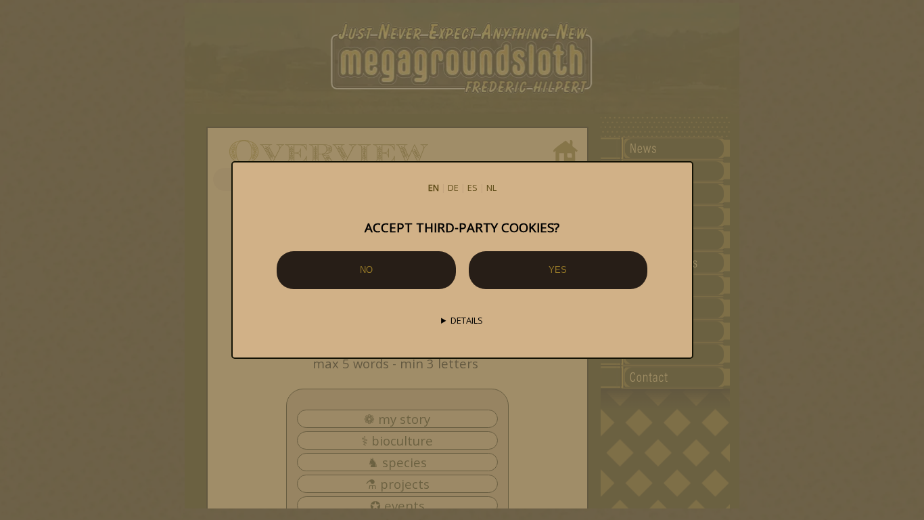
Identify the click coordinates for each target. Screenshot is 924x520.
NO (366, 270)
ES (472, 187)
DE (453, 187)
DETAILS (467, 320)
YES (558, 270)
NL (491, 187)
